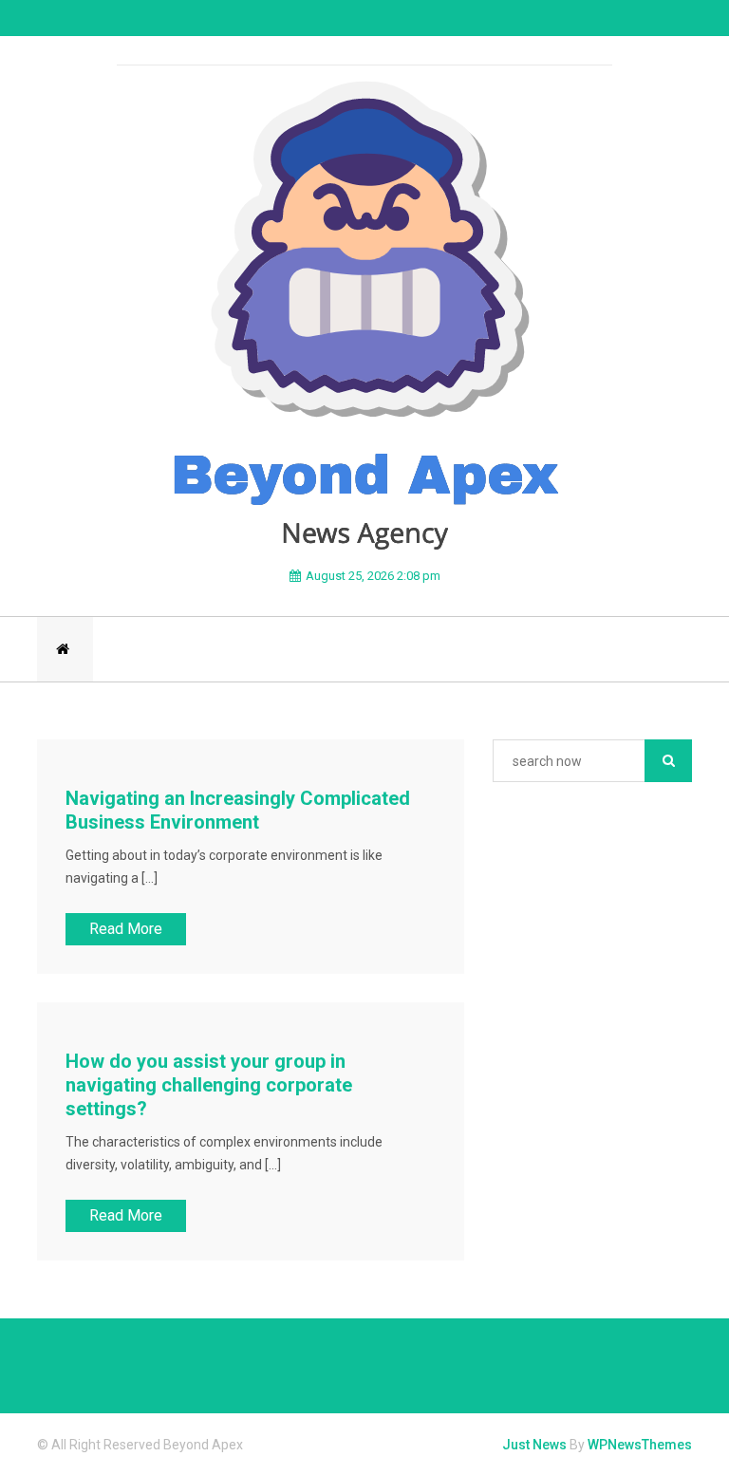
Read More (125, 929)
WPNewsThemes (640, 1444)
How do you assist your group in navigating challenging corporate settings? (208, 1085)
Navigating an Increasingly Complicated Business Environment (237, 810)
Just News (534, 1444)
